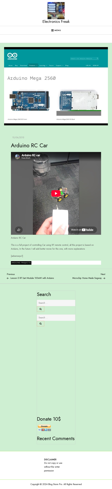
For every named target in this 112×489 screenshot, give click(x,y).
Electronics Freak (56, 21)
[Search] (40, 309)
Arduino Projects (21, 263)
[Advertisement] (56, 60)
